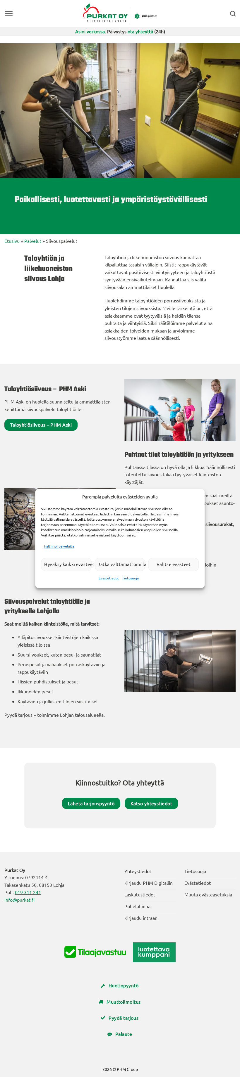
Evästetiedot (109, 578)
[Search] (233, 13)
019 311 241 (28, 892)
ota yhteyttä (140, 31)
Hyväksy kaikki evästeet (68, 564)
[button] (8, 13)
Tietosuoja (130, 578)
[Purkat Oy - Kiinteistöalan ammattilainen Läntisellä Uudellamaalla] (120, 13)
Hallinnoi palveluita (59, 546)
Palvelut (32, 241)
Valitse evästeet (174, 564)
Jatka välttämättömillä (121, 564)
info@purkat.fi (19, 900)
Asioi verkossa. (90, 31)
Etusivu (12, 241)
